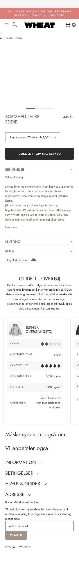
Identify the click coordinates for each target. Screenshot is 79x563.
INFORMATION (21, 462)
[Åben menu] (6, 25)
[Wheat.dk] (39, 25)
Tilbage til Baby (14, 38)
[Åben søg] (14, 25)
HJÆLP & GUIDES (23, 483)
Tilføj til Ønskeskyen (17, 260)
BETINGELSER (20, 473)
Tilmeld (16, 535)
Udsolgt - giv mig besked (39, 154)
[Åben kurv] (68, 25)
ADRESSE (15, 494)
